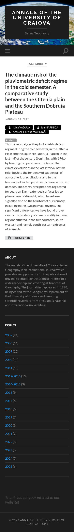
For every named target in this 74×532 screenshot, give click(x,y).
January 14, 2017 (17, 118)
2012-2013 (13, 376)
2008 (8, 343)
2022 (8, 442)
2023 (8, 450)
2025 (8, 466)
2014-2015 (13, 384)
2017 (8, 401)
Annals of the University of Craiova (37, 17)
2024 (8, 458)
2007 (8, 335)
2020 (8, 425)
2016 (8, 392)
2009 (8, 351)
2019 (8, 417)
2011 (8, 368)
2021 (8, 433)
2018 (8, 409)
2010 (8, 359)
